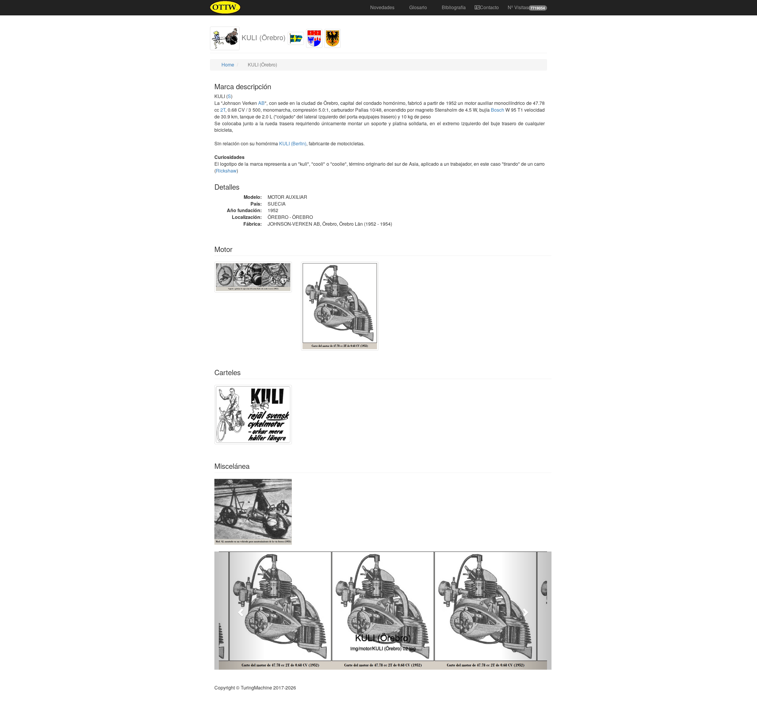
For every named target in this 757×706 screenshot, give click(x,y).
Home (227, 64)
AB (261, 103)
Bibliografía (454, 7)
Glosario (418, 7)
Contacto (489, 7)
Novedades (382, 7)
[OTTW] (225, 7)
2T (222, 109)
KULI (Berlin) (292, 143)
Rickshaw (226, 170)
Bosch (497, 109)
